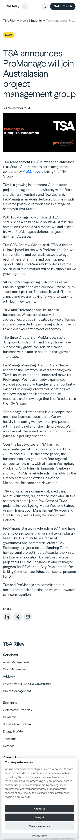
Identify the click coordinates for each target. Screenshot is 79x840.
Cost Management (15, 669)
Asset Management (16, 662)
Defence (9, 746)
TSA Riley (9, 20)
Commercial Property (17, 710)
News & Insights (31, 20)
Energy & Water (13, 731)
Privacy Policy (39, 835)
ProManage (31, 171)
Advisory (9, 676)
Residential (10, 717)
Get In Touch (63, 6)
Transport (9, 739)
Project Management (17, 691)
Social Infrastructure (17, 724)
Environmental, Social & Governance (27, 684)
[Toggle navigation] (25, 6)
